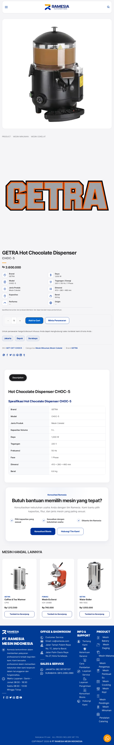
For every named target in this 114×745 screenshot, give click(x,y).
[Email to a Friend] (14, 355)
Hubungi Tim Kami (70, 531)
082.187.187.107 (63, 669)
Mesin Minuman (21, 136)
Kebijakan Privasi (42, 737)
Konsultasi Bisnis (42, 531)
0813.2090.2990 (65, 673)
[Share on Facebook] (7, 355)
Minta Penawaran (57, 320)
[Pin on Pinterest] (17, 355)
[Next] (111, 590)
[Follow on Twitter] (10, 697)
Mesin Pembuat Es (106, 674)
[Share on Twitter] (10, 355)
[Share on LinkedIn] (21, 355)
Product (6, 136)
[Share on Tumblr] (24, 355)
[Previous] (3, 590)
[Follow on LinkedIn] (17, 697)
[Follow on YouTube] (21, 697)
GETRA (74, 348)
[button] (6, 7)
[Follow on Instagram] (7, 697)
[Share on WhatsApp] (4, 355)
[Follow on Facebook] (4, 697)
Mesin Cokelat (38, 136)
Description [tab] (18, 377)
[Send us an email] (14, 697)
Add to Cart (34, 320)
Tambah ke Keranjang (19, 614)
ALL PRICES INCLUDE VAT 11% (65, 737)
